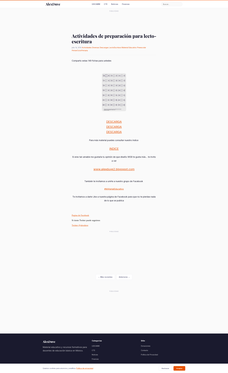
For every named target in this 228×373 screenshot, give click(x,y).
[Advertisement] (114, 18)
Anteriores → (124, 277)
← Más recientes (105, 277)
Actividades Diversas (90, 47)
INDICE (114, 148)
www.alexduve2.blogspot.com (114, 169)
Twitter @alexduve (80, 225)
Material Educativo (129, 47)
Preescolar (141, 47)
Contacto (144, 350)
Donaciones (145, 346)
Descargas (104, 47)
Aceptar (179, 368)
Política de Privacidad (149, 355)
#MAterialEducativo (114, 189)
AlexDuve (53, 4)
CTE (105, 4)
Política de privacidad (84, 368)
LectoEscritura (115, 47)
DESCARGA (114, 121)
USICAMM (96, 4)
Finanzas (126, 4)
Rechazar (165, 368)
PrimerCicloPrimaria (80, 50)
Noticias (114, 4)
